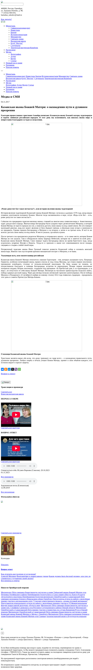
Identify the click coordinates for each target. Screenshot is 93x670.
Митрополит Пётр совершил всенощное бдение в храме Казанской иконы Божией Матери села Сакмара (45, 615)
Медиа (8, 52)
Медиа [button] (8, 83)
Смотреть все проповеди (11, 533)
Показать (4, 565)
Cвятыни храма (17, 39)
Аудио (13, 56)
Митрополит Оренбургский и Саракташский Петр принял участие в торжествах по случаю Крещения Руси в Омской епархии (44, 610)
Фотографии (16, 54)
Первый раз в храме (14, 63)
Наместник (15, 30)
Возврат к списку (8, 374)
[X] (12, 369)
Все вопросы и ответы (10, 581)
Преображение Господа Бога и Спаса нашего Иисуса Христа (52, 595)
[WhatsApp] (19, 369)
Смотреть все (6, 392)
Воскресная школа (18, 41)
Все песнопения (7, 492)
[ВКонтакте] (2, 369)
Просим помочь (12, 67)
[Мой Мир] (9, 369)
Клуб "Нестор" (17, 43)
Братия (13, 32)
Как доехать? (6, 19)
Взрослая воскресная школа (12, 394)
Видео (13, 59)
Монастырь (10, 26)
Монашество (16, 37)
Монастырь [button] (10, 74)
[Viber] (16, 369)
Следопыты (15, 45)
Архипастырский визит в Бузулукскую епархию (66, 616)
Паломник (10, 65)
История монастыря (19, 35)
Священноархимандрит (20, 28)
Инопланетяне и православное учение (32, 576)
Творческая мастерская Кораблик (24, 48)
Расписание (11, 50)
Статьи (13, 61)
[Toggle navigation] (2, 70)
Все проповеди (7, 477)
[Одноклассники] (5, 369)
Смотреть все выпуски (10, 428)
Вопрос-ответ (7, 569)
